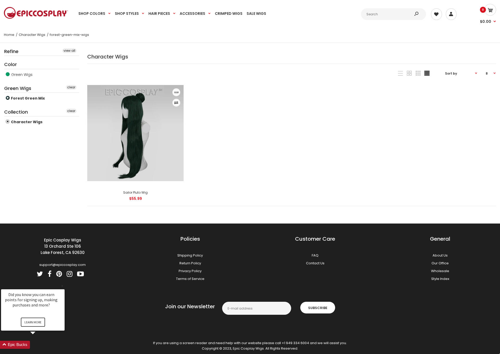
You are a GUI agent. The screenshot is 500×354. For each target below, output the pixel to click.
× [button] (62, 285)
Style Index (440, 278)
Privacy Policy (190, 270)
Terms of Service (190, 278)
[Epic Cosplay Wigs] (36, 17)
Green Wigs (21, 74)
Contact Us (315, 263)
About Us (440, 255)
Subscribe (317, 307)
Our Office (440, 263)
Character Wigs (26, 121)
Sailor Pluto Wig (135, 192)
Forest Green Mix (27, 98)
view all (69, 50)
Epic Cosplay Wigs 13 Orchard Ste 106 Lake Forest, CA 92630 (63, 246)
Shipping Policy (190, 255)
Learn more (32, 322)
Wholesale (440, 270)
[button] (39, 345)
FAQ (315, 255)
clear (71, 87)
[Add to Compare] (176, 103)
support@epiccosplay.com (62, 264)
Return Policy (190, 263)
